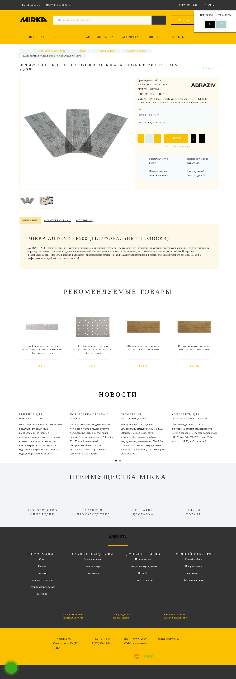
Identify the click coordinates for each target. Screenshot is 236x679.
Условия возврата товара (42, 587)
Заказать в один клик (178, 147)
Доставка (105, 37)
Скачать (42, 566)
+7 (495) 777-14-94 (100, 639)
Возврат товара (93, 566)
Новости (153, 37)
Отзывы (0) (84, 220)
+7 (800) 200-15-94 (100, 643)
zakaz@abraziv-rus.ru (168, 639)
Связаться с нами (93, 559)
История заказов (193, 566)
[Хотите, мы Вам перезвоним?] (11, 668)
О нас (85, 37)
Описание (30, 220)
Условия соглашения (42, 580)
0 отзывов (208, 68)
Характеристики (57, 220)
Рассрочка (130, 37)
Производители (143, 559)
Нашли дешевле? (149, 115)
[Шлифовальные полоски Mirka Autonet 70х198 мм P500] (27, 200)
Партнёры (143, 573)
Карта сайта (93, 573)
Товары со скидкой (143, 580)
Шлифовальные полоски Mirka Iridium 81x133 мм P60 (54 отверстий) (93, 349)
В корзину (177, 138)
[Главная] (24, 51)
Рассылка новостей (194, 580)
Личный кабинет (194, 559)
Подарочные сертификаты (143, 566)
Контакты (176, 37)
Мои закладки (193, 573)
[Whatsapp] (156, 643)
